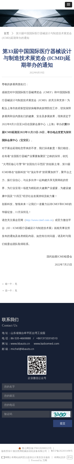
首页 (6, 33)
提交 (62, 423)
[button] (68, 4)
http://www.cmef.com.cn (39, 220)
